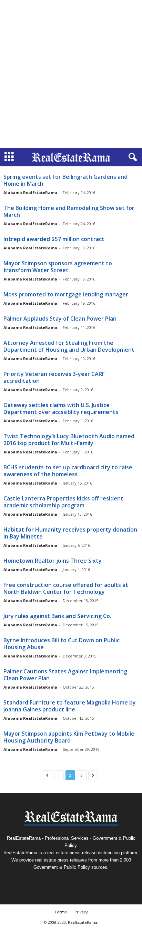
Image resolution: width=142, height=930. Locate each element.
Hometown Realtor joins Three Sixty (52, 560)
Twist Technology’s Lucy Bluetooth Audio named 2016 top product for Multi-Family (68, 439)
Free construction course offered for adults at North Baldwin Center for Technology (65, 588)
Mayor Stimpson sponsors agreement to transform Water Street (57, 266)
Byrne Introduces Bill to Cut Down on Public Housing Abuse (61, 643)
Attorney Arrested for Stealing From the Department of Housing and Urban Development (68, 346)
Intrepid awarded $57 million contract (53, 239)
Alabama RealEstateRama (30, 192)
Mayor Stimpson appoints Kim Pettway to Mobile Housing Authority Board (68, 737)
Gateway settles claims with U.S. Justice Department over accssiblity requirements (60, 408)
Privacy (81, 911)
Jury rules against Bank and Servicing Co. (57, 616)
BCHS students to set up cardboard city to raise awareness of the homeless (67, 470)
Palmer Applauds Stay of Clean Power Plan (59, 318)
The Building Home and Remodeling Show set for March (68, 211)
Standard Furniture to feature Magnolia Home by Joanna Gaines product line (69, 706)
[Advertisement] (71, 74)
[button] (131, 157)
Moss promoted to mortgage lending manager (65, 294)
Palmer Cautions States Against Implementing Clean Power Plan (65, 674)
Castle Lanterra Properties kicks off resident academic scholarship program (63, 502)
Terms (60, 911)
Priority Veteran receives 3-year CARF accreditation (54, 377)
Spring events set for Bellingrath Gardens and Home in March (65, 180)
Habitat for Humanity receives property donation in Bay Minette (70, 533)
